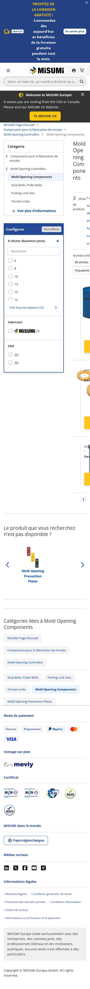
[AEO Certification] (52, 793)
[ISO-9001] (11, 793)
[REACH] (9, 810)
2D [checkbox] (16, 355)
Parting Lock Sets (23, 193)
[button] (74, 31)
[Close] (82, 94)
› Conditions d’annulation (65, 902)
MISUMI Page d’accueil (19, 125)
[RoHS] (70, 793)
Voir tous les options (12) (27, 307)
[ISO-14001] (31, 793)
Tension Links (20, 201)
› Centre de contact (16, 910)
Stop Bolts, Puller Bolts (26, 185)
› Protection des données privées (25, 902)
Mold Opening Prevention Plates (29, 701)
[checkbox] (33, 260)
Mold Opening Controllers (21, 134)
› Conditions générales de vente (51, 894)
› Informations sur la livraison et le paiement (32, 918)
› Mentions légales (15, 894)
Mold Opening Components (31, 177)
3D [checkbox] (16, 363)
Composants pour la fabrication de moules (33, 130)
